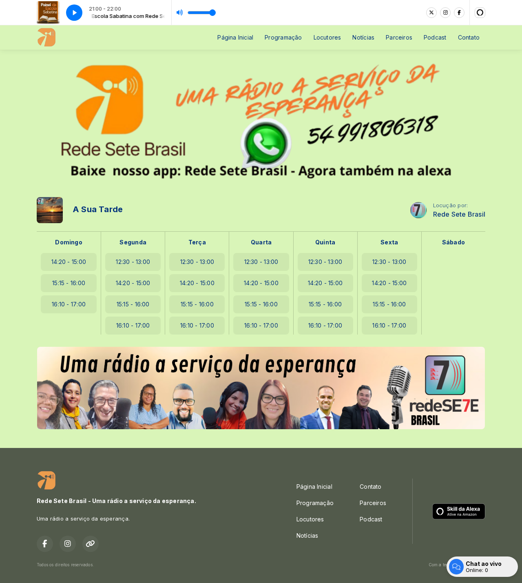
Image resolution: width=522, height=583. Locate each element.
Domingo (68, 242)
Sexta (389, 242)
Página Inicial (235, 37)
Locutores (327, 37)
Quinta (325, 242)
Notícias (363, 37)
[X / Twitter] (431, 12)
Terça (197, 242)
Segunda (132, 242)
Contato (469, 37)
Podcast (435, 37)
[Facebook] (459, 12)
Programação (283, 37)
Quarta (261, 242)
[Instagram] (445, 12)
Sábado (453, 242)
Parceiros (399, 37)
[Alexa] (480, 12)
